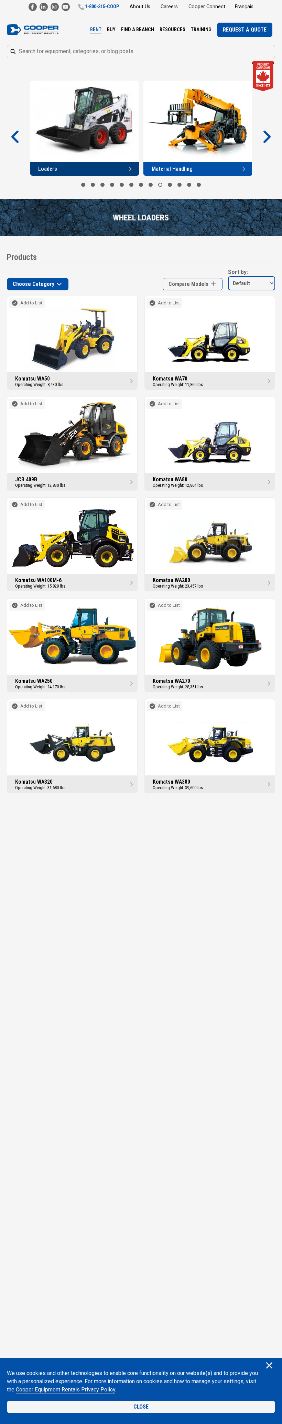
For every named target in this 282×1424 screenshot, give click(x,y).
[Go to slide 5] (122, 185)
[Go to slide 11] (179, 185)
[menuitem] (95, 30)
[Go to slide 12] (189, 185)
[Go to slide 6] (131, 185)
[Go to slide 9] (160, 185)
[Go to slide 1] (83, 185)
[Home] (32, 29)
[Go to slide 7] (141, 185)
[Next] (266, 137)
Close (141, 1406)
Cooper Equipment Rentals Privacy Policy (65, 1389)
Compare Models (189, 284)
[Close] (269, 1366)
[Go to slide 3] (102, 185)
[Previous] (15, 137)
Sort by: (238, 272)
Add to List (31, 302)
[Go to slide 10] (170, 185)
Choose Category (34, 284)
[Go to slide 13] (199, 185)
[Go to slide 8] (151, 185)
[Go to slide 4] (112, 185)
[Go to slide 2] (93, 185)
